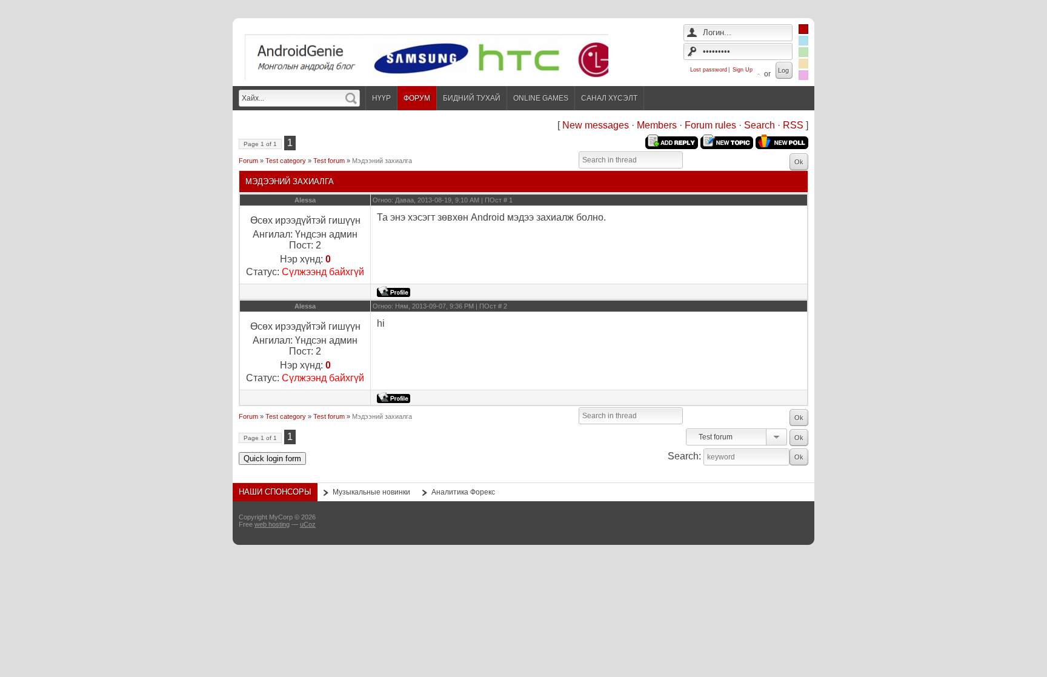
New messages (595, 125)
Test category (285, 160)
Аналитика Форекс (463, 492)
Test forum (329, 160)
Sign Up (743, 70)
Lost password (708, 70)
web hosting (272, 524)
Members (657, 125)
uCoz (308, 524)
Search (759, 125)
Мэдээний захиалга (382, 160)
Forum (248, 160)
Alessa (305, 200)
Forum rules (710, 125)
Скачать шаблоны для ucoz (765, 523)
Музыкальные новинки (371, 492)
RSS (793, 125)
